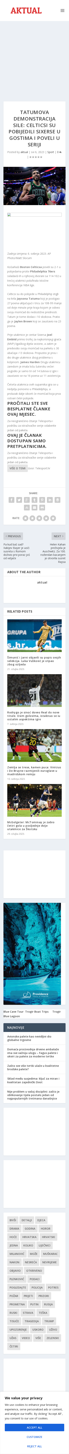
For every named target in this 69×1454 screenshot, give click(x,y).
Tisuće (14, 1321)
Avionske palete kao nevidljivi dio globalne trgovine (29, 1038)
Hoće (13, 1237)
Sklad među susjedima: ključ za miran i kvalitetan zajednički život (33, 1080)
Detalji (27, 1220)
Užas (13, 1338)
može (34, 1254)
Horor (45, 1228)
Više (38, 1338)
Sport (50, 152)
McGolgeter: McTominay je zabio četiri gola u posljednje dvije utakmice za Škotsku (30, 825)
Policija (37, 1287)
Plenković (17, 1279)
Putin (34, 1304)
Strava (28, 1313)
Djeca (41, 1220)
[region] (34, 1423)
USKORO (38, 1329)
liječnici (44, 1245)
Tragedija (32, 1321)
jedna (14, 1245)
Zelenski (53, 1338)
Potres (53, 1287)
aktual (24, 152)
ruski (13, 1313)
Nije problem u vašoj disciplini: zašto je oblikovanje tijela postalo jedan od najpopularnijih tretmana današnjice (33, 1095)
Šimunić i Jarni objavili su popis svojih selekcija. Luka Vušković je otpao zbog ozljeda (34, 661)
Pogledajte (18, 1287)
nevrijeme (49, 1262)
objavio (15, 1270)
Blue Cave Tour (13, 1011)
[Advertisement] (34, 57)
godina (30, 1228)
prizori (44, 1296)
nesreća (31, 1262)
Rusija (48, 1304)
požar (14, 1296)
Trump (49, 1321)
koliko (28, 1245)
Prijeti (28, 1296)
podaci (34, 1279)
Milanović (17, 1254)
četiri (14, 1346)
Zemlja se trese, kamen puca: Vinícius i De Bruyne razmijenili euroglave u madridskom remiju (34, 770)
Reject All (34, 1446)
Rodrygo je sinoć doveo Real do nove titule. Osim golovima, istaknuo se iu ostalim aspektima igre (33, 716)
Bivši (13, 1220)
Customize (34, 1437)
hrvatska (29, 1237)
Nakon (14, 1262)
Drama (14, 1228)
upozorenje (18, 1329)
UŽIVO (53, 1329)
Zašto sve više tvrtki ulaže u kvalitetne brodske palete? (33, 1067)
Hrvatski (48, 1237)
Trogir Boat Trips (36, 1011)
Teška (43, 1313)
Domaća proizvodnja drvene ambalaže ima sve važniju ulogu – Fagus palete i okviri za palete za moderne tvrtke (33, 1052)
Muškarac (50, 1254)
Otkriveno (34, 1270)
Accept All (34, 1427)
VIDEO (26, 1338)
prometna (17, 1304)
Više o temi (17, 468)
